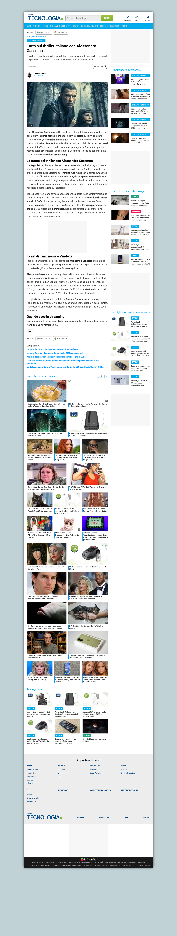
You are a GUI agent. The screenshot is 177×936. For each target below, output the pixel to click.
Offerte (30, 783)
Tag (126, 817)
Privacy (47, 865)
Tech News (31, 776)
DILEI (106, 862)
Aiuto (79, 865)
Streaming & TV (33, 798)
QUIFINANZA (121, 862)
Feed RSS (80, 817)
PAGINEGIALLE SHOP (65, 862)
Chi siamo (31, 865)
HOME (28, 37)
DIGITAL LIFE (95, 765)
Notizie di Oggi (32, 770)
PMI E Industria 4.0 (129, 790)
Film (30, 331)
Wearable (93, 770)
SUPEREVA (141, 862)
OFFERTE (104, 26)
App (60, 776)
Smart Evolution (96, 773)
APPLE (45, 26)
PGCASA (77, 862)
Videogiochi (31, 801)
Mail (137, 20)
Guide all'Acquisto (128, 773)
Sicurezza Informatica (100, 790)
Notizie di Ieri (32, 773)
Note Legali (40, 865)
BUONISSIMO (131, 862)
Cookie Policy (55, 865)
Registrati (128, 20)
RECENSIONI (115, 26)
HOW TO (75, 26)
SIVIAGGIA (112, 862)
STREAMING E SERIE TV (60, 26)
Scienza (30, 780)
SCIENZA (87, 735)
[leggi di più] (106, 75)
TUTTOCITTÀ (98, 862)
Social (29, 794)
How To (124, 770)
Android (61, 770)
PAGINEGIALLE (51, 862)
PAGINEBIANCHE (87, 862)
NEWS (28, 26)
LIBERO (35, 862)
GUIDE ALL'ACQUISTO (89, 26)
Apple (60, 773)
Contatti (146, 817)
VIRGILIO (42, 862)
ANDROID (37, 26)
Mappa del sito (104, 817)
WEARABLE (136, 211)
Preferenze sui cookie (69, 865)
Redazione (63, 790)
